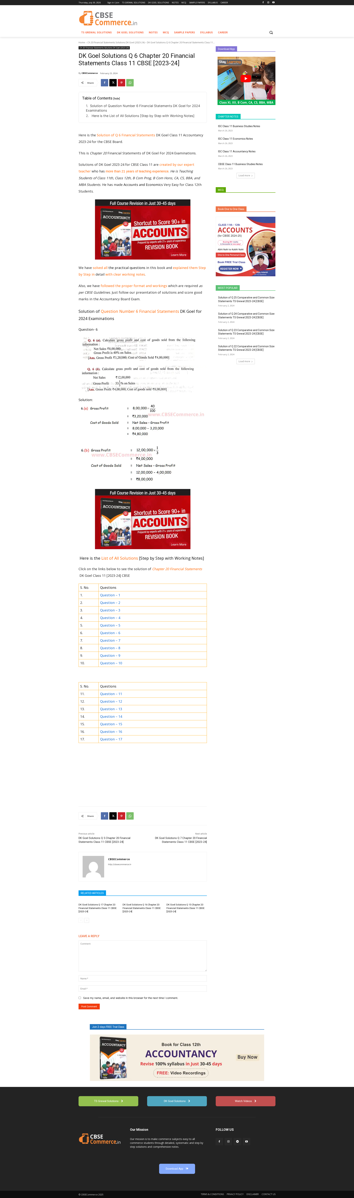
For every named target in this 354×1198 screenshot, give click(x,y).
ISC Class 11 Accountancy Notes (237, 151)
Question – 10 (111, 663)
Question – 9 (110, 655)
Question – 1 (110, 595)
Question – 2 (110, 602)
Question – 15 (111, 724)
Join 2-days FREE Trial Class (108, 1026)
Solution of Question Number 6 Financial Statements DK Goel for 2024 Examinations (143, 108)
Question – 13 (111, 709)
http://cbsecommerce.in (119, 864)
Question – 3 (110, 610)
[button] (271, 32)
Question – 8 (110, 648)
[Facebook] (263, 3)
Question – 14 (111, 716)
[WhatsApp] (130, 82)
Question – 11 (111, 694)
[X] (113, 82)
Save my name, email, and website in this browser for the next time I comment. (130, 997)
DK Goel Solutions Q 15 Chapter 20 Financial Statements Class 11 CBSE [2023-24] (185, 908)
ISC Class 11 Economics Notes (235, 138)
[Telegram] (237, 1141)
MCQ (221, 189)
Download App (226, 49)
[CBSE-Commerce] (100, 1138)
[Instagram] (268, 3)
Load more (244, 175)
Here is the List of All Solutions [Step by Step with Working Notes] (143, 116)
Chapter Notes (228, 116)
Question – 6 (110, 633)
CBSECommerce (89, 73)
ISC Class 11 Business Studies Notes (239, 126)
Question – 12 (111, 701)
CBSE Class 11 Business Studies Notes (240, 164)
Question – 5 (110, 625)
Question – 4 (110, 617)
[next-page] (86, 920)
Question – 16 (111, 731)
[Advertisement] (143, 775)
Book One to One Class (231, 209)
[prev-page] (81, 920)
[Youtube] (273, 3)
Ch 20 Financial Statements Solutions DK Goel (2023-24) (116, 42)
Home (82, 42)
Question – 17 (111, 739)
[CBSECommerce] (93, 866)
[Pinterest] (121, 82)
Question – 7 (110, 640)
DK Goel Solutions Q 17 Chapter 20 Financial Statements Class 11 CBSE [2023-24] (98, 908)
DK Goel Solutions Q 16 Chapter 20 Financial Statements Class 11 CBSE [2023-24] (142, 908)
